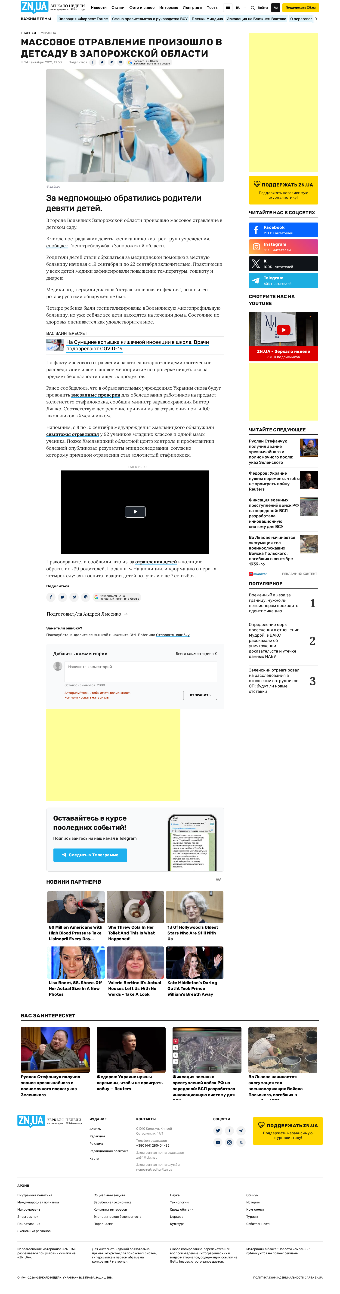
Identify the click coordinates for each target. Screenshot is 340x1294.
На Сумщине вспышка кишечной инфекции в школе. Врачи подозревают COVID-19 (137, 345)
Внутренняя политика (34, 1195)
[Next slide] (315, 19)
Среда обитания (182, 1210)
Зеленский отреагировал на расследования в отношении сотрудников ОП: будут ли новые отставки (274, 681)
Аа (276, 7)
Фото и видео (142, 7)
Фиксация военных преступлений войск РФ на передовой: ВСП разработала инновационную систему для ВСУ (274, 513)
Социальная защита (109, 1195)
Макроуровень (28, 1210)
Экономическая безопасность (117, 1217)
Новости (99, 7)
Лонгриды (192, 7)
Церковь (176, 1217)
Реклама (96, 1144)
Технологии (179, 1202)
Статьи (117, 7)
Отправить (200, 695)
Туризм (252, 1217)
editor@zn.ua (162, 1170)
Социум (252, 1195)
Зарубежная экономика (113, 1202)
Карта (94, 1158)
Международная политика (38, 1202)
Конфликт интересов (110, 1210)
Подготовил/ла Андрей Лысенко (84, 614)
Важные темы (36, 19)
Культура (177, 1224)
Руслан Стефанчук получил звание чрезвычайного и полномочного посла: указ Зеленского (271, 452)
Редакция (97, 1136)
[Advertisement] (113, 755)
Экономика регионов (34, 1231)
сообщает (57, 245)
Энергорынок (27, 1217)
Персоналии (103, 1224)
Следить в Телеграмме (93, 855)
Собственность (258, 1224)
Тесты (213, 7)
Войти (263, 8)
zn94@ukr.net (146, 1158)
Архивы (96, 1129)
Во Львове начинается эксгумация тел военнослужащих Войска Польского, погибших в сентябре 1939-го (272, 551)
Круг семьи (255, 1210)
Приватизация (28, 1224)
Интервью (168, 7)
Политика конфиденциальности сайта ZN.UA (288, 1277)
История (253, 1202)
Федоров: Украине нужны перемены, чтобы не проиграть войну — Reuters (274, 481)
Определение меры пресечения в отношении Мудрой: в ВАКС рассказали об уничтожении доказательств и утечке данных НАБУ (274, 640)
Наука (175, 1195)
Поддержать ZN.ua (301, 7)
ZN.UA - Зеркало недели (283, 351)
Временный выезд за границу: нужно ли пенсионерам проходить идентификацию (273, 602)
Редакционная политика (109, 1151)
